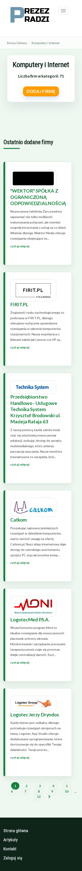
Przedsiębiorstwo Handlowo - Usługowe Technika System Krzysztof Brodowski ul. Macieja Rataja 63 (35, 409)
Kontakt (10, 848)
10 (66, 791)
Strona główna (15, 830)
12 (39, 796)
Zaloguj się (12, 858)
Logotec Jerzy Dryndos (34, 714)
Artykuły (10, 839)
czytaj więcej (19, 246)
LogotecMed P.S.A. (29, 619)
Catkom (18, 519)
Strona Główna (17, 43)
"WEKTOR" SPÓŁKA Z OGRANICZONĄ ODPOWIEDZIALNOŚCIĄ (38, 197)
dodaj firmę (41, 91)
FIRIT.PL (19, 304)
